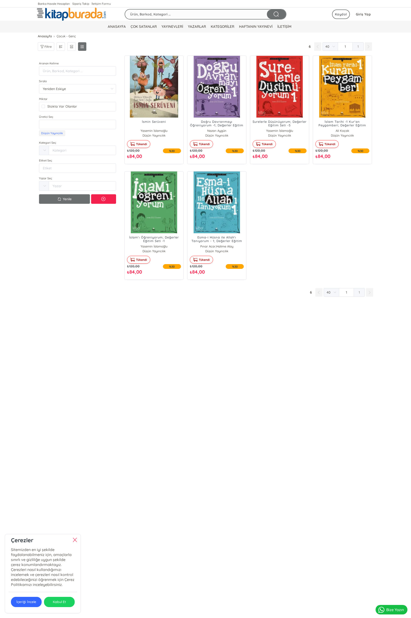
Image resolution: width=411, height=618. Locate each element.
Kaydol (341, 14)
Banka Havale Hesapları (54, 3)
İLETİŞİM (284, 26)
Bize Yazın (395, 609)
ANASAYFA (117, 26)
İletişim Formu (101, 3)
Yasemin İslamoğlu (154, 131)
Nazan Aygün (216, 131)
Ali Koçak (342, 131)
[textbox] (77, 124)
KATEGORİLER (222, 26)
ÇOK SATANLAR (144, 26)
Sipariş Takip (80, 3)
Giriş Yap (363, 14)
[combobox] (77, 124)
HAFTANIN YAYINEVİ (256, 26)
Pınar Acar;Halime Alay (216, 246)
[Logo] (71, 14)
